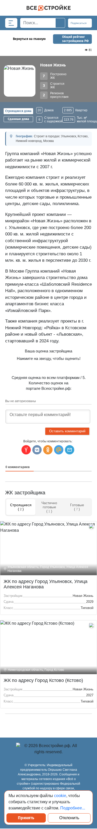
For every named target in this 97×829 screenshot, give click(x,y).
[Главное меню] (11, 23)
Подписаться (79, 23)
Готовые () (77, 507)
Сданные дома (18, 119)
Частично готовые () (49, 507)
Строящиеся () (21, 507)
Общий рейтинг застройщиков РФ (75, 39)
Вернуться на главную (29, 39)
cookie (60, 795)
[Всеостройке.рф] (48, 8)
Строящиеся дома (18, 111)
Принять (26, 817)
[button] (69, 449)
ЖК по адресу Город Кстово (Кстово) (43, 680)
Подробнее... (72, 808)
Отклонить (69, 818)
